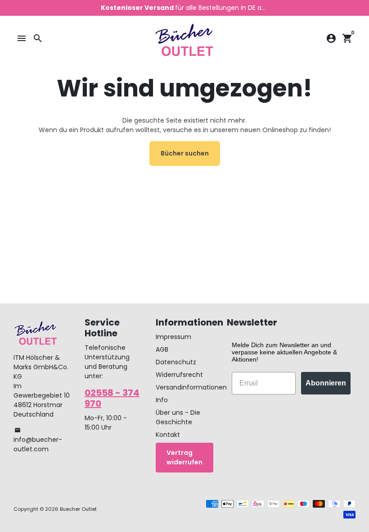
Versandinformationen (191, 387)
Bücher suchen (185, 153)
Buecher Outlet (78, 509)
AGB (162, 349)
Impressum (173, 336)
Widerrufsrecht (179, 374)
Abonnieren (326, 383)
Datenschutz (176, 362)
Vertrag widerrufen (184, 457)
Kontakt (168, 434)
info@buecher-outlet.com (38, 440)
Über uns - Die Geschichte (178, 417)
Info (162, 399)
